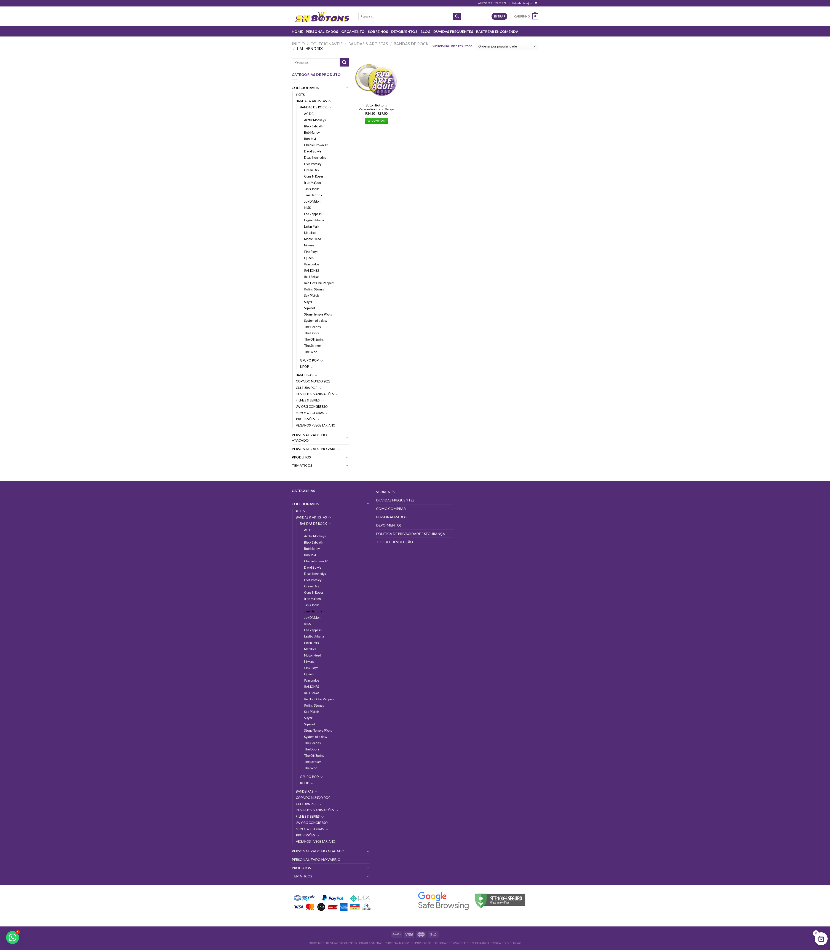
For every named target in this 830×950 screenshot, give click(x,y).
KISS (307, 207)
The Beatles (312, 327)
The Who (310, 352)
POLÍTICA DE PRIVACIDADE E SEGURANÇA (410, 533)
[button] (12, 937)
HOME (297, 31)
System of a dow (315, 320)
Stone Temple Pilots (318, 314)
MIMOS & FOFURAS (310, 413)
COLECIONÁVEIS (326, 43)
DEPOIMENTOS (404, 31)
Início (298, 43)
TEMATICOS (302, 465)
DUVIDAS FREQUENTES (453, 31)
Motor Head (312, 239)
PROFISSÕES (305, 419)
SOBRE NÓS (378, 31)
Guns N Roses (314, 176)
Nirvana (309, 245)
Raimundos (311, 264)
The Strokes (312, 345)
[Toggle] (347, 87)
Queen (309, 258)
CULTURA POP (307, 388)
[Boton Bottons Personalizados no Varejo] (376, 79)
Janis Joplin (311, 189)
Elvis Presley (312, 164)
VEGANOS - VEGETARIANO (315, 425)
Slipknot (309, 308)
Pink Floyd (311, 252)
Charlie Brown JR (316, 145)
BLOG (425, 31)
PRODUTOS (301, 457)
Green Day (311, 170)
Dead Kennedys (315, 157)
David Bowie (312, 151)
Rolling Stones (314, 289)
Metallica (310, 233)
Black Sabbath (313, 126)
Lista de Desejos (522, 3)
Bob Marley (312, 132)
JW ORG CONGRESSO (312, 406)
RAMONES (311, 270)
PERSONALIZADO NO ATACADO (309, 437)
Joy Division (312, 201)
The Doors (311, 333)
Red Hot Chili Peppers (319, 283)
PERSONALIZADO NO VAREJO (316, 449)
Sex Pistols (311, 295)
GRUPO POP (309, 360)
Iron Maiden (312, 182)
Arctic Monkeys (315, 120)
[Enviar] (457, 16)
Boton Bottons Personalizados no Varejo (376, 107)
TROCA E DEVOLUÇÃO (394, 542)
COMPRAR (378, 120)
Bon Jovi (310, 139)
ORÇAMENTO (353, 31)
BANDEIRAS (304, 375)
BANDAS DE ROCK (411, 43)
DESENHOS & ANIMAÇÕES (315, 394)
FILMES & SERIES (308, 400)
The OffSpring (314, 339)
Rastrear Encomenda (497, 31)
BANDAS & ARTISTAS (368, 43)
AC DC (309, 114)
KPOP (304, 366)
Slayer (308, 302)
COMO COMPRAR (391, 508)
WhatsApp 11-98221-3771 (493, 3)
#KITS (300, 95)
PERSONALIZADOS (322, 31)
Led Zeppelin (313, 214)
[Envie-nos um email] (536, 3)
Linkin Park (311, 226)
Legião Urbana (314, 220)
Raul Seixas (311, 277)
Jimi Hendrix (313, 195)
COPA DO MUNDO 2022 (313, 381)
